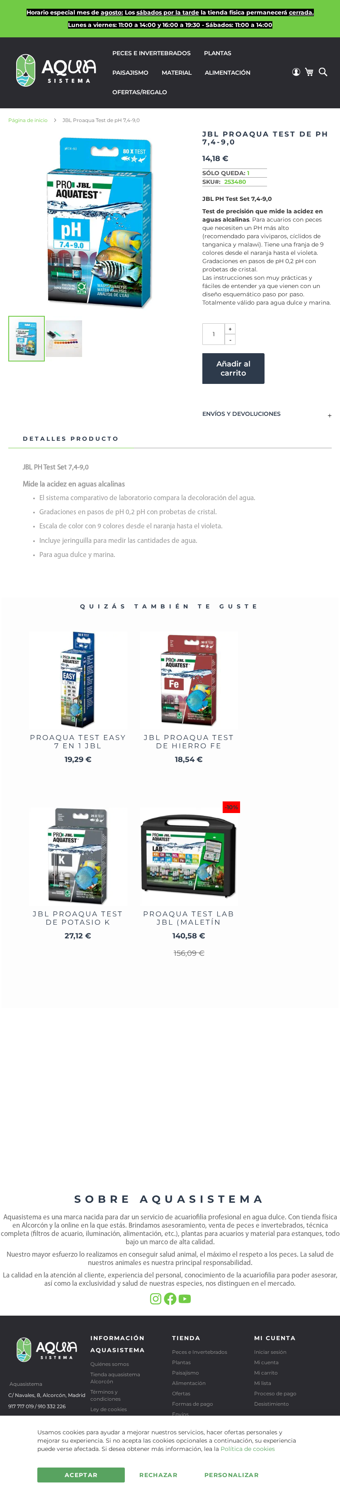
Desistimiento (271, 1404)
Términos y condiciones (105, 1395)
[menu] (197, 73)
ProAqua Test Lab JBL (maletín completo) (189, 922)
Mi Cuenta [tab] (275, 1338)
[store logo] (56, 72)
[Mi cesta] (309, 72)
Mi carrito (266, 1373)
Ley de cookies (108, 1409)
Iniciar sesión (270, 1352)
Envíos (180, 1414)
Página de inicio (28, 120)
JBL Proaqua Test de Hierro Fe (189, 741)
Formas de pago (192, 1404)
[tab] (71, 439)
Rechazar (158, 1475)
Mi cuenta (266, 1362)
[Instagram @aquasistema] (156, 1303)
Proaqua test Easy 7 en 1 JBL (78, 741)
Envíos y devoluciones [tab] (241, 414)
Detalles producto (71, 438)
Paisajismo (185, 1373)
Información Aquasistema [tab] (117, 1344)
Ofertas (181, 1393)
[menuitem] (151, 53)
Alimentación (189, 1383)
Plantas (181, 1362)
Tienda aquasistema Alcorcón (115, 1378)
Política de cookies (248, 1449)
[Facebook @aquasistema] (171, 1303)
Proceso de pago (275, 1393)
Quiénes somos (109, 1364)
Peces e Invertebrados (199, 1352)
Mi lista (262, 1383)
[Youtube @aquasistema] (184, 1303)
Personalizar (231, 1475)
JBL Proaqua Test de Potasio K (78, 918)
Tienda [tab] (186, 1338)
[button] (64, 338)
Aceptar (81, 1475)
